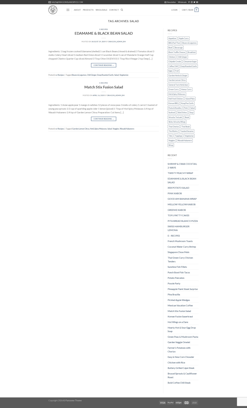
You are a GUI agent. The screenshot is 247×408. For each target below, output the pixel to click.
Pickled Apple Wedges (179, 300)
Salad (116, 75)
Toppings (178, 136)
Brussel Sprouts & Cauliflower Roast (182, 375)
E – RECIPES (174, 235)
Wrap (171, 145)
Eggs (170, 71)
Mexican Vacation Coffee (180, 305)
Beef (170, 47)
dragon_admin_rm (117, 41)
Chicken (172, 57)
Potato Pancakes (176, 277)
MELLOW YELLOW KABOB (182, 204)
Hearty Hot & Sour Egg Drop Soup (182, 329)
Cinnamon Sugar (190, 61)
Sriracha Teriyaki (175, 117)
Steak (187, 117)
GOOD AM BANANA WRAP (182, 198)
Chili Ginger (91, 75)
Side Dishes (182, 112)
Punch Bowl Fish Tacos (179, 272)
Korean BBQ (174, 103)
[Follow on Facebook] (189, 2)
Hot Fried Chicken (176, 99)
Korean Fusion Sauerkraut (180, 316)
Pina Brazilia (174, 294)
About (77, 10)
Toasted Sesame (186, 131)
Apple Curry (184, 38)
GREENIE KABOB (177, 210)
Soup (191, 112)
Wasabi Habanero (127, 129)
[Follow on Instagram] (192, 2)
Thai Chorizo (174, 126)
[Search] (122, 10)
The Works (173, 131)
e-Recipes (103, 29)
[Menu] (68, 9)
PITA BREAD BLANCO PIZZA (183, 221)
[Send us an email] (197, 2)
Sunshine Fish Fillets (177, 266)
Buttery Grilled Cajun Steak (181, 368)
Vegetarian (123, 75)
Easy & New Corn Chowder (181, 357)
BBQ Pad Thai (174, 43)
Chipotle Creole (175, 61)
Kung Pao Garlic (187, 103)
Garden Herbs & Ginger (178, 75)
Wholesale (182, 2)
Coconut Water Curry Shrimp (182, 246)
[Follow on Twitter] (194, 2)
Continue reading (103, 65)
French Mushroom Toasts (180, 241)
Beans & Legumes (79, 75)
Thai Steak (185, 126)
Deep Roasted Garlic (105, 75)
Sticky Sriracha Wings (177, 122)
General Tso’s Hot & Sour (178, 85)
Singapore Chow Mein (178, 252)
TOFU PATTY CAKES (178, 215)
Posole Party (174, 283)
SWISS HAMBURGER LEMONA (178, 228)
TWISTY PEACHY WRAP (180, 173)
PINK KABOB (175, 193)
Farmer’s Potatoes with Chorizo (179, 349)
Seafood (172, 112)
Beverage (179, 47)
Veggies (116, 129)
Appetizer (172, 38)
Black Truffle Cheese (177, 52)
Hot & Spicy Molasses (98, 129)
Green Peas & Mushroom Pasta (183, 336)
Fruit (177, 71)
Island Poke (190, 99)
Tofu (170, 136)
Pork (186, 108)
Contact (114, 10)
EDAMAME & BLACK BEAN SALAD (104, 33)
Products (88, 10)
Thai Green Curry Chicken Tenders (180, 259)
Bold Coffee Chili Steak (179, 382)
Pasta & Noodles (175, 108)
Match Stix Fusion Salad (103, 87)
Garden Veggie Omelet (179, 342)
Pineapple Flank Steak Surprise (183, 289)
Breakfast (192, 52)
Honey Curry (186, 89)
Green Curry (174, 89)
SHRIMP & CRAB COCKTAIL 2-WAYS (182, 165)
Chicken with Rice (176, 362)
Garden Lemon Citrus (80, 129)
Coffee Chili (173, 66)
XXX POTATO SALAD (178, 187)
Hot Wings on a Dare (178, 322)
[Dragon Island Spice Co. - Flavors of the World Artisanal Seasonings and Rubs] (55, 9)
